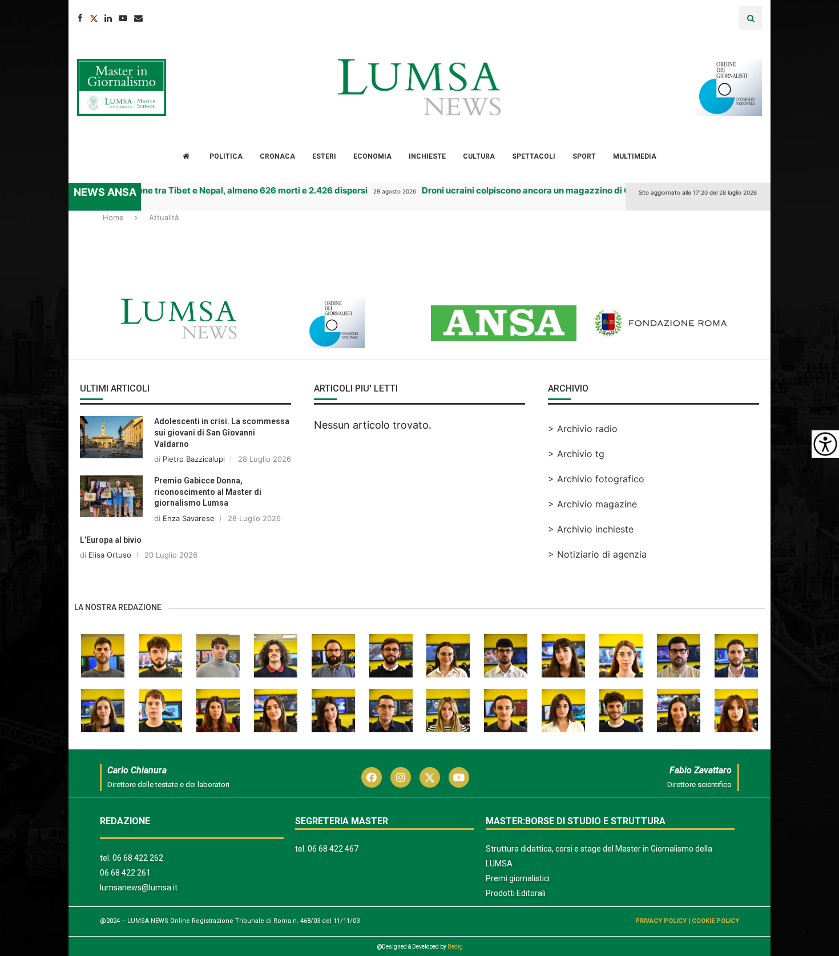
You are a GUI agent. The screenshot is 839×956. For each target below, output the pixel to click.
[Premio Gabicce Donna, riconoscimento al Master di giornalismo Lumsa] (111, 496)
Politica (226, 156)
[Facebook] (80, 18)
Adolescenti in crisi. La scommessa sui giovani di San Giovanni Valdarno (221, 432)
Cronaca (277, 156)
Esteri (324, 156)
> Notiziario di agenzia (597, 554)
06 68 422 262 (137, 857)
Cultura (479, 156)
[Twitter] (93, 18)
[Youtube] (123, 18)
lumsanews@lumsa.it (139, 887)
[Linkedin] (108, 18)
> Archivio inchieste (591, 529)
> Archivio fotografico (596, 479)
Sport (584, 156)
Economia (372, 156)
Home (113, 217)
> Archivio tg (576, 453)
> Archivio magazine (592, 504)
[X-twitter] (430, 777)
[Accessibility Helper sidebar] (825, 444)
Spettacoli (533, 156)
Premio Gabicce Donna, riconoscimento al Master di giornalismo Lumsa (207, 491)
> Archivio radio (583, 428)
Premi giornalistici (518, 878)
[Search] (750, 18)
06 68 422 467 (333, 848)
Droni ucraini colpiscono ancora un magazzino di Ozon (521, 190)
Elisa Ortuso (109, 554)
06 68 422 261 (125, 872)
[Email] (138, 18)
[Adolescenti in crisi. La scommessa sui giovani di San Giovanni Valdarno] (111, 437)
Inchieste (427, 156)
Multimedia (634, 156)
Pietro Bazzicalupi (194, 458)
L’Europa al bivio (111, 539)
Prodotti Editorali (516, 893)
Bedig (455, 946)
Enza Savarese (189, 518)
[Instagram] (400, 777)
